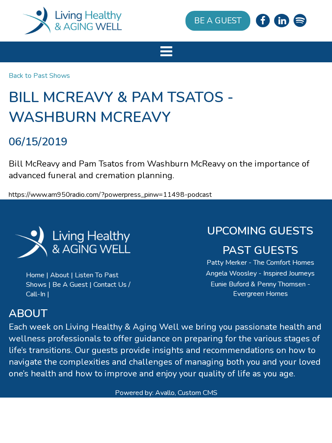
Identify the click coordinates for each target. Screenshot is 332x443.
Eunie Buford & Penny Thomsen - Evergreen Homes (260, 289)
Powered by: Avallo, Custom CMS (166, 393)
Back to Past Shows (39, 75)
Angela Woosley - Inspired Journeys (260, 273)
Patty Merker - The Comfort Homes (260, 262)
